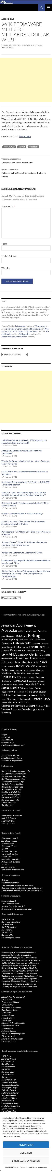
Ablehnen (26, 1152)
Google (34, 658)
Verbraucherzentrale (13, 705)
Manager (19, 670)
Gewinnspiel (22, 658)
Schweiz (21, 684)
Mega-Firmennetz (8, 1095)
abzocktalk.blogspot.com (11, 758)
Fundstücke (6, 856)
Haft (3, 662)
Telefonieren (8, 695)
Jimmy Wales (9, 147)
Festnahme (30, 651)
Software (24, 688)
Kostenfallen (25, 666)
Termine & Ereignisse (9, 854)
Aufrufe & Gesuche (8, 818)
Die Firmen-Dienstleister (11, 922)
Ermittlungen (37, 646)
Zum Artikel (25, 136)
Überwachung (6, 713)
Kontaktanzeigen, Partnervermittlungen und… (20, 978)
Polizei (16, 677)
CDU (31, 639)
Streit (35, 692)
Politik (6, 677)
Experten (5, 650)
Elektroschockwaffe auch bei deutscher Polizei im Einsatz (23, 173)
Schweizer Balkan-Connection (13, 1023)
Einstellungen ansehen (26, 1160)
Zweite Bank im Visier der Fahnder (17, 161)
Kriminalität (41, 666)
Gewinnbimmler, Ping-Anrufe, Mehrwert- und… (20, 970)
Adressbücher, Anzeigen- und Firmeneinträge (19, 957)
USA (47, 699)
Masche (39, 670)
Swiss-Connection (8, 1111)
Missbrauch (7, 673)
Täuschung (12, 699)
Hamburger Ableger (9, 789)
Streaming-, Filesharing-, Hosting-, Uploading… (19, 981)
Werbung (28, 709)
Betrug (34, 635)
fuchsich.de (5, 737)
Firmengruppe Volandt (10, 1002)
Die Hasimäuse (7, 1074)
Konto (4, 666)
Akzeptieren (26, 1144)
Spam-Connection (8, 794)
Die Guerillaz (6, 999)
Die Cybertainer (7, 800)
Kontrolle (11, 667)
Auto (3, 636)
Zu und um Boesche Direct (12, 1038)
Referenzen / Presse (9, 846)
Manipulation (29, 670)
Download (36, 643)
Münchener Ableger (9, 1098)
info (28, 771)
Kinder (36, 662)
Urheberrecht (24, 699)
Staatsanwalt (8, 691)
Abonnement (26, 625)
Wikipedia (33, 147)
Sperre (38, 688)
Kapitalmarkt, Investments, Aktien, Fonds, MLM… (21, 976)
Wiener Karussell (8, 1036)
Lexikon (22, 147)
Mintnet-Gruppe (7, 1018)
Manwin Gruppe (7, 1015)
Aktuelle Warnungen (9, 851)
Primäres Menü (48, 7)
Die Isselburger (7, 1077)
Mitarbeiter (20, 673)
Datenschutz (22, 643)
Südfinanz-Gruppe (8, 1031)
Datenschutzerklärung (28, 1167)
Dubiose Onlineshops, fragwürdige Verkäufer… (19, 968)
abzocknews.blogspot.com (12, 760)
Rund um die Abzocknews (11, 815)
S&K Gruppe (6, 1020)
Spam (31, 688)
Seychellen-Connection (10, 1106)
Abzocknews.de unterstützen (14, 336)
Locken (12, 670)
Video (47, 705)
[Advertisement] (26, 80)
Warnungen (40, 326)
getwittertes (32, 331)
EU (48, 647)
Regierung (33, 681)
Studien (42, 691)
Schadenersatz (6, 684)
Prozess (40, 677)
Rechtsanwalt (20, 680)
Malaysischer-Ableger (10, 1093)
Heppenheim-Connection (11, 1007)
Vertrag (39, 706)
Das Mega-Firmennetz (10, 781)
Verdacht (30, 705)
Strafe (28, 691)
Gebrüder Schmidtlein (10, 1085)
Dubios (10, 647)
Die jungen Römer (8, 1079)
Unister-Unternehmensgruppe (13, 771)
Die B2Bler (5, 1069)
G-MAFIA (9, 654)
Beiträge (10, 329)
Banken (10, 636)
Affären (21, 631)
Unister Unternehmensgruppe (13, 1033)
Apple (35, 631)
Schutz (15, 684)
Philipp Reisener (7, 1100)
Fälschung (40, 650)
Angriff (29, 631)
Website (5, 268)
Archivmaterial (19, 331)
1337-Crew (6, 802)
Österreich (40, 710)
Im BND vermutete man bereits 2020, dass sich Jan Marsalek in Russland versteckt (24, 441)
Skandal (41, 684)
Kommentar (8, 206)
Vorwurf (6, 709)
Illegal (17, 662)
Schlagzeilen (24, 334)
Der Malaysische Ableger (11, 776)
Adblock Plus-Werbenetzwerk (13, 997)
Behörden (21, 636)
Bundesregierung (9, 639)
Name (4, 243)
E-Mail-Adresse (9, 255)
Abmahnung (8, 625)
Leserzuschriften (7, 821)
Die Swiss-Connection (10, 784)
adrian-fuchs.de (7, 742)
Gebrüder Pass (7, 1004)
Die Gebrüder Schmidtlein (11, 773)
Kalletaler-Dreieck (8, 1090)
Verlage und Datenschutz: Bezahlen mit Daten (21, 552)
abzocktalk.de (7, 739)
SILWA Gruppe (7, 1028)
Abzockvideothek (8, 867)
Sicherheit (30, 684)
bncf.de (4, 734)
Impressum (42, 1167)
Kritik (4, 670)
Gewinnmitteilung (8, 658)
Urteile (37, 699)
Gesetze (46, 654)
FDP (23, 651)
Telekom (34, 695)
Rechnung (6, 680)
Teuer (41, 695)
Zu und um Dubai (8, 1041)
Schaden (41, 681)
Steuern (21, 692)
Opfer (37, 673)
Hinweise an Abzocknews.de (12, 869)
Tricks (3, 699)
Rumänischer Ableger (9, 787)
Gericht (35, 654)
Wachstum (17, 710)
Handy (10, 661)
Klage (43, 661)
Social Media (10, 688)
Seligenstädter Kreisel (10, 1025)
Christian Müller (7, 1061)
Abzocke (9, 630)
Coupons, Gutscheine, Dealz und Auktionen (18, 965)
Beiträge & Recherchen (10, 861)
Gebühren (23, 654)
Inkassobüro (27, 662)
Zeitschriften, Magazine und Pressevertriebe (19, 986)
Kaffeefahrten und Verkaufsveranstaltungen (19, 973)
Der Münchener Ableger (11, 779)
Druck (3, 647)
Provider (31, 677)
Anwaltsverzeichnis (9, 841)
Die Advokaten (7, 919)
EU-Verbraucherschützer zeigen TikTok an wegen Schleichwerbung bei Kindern (23, 522)
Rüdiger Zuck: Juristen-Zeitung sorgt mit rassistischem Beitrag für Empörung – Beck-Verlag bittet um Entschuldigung (25, 573)
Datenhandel (39, 639)
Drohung (44, 643)
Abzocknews (7, 19)
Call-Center (23, 639)
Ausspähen (42, 631)
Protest (24, 677)
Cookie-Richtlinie (11, 1167)
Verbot (4, 703)
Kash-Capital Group (9, 1010)
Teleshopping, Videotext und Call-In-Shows (18, 984)
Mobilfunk (30, 673)
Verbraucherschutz (18, 702)
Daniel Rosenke (7, 1064)
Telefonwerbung (23, 695)
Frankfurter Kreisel (9, 792)
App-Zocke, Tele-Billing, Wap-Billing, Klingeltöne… (21, 960)
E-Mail (17, 646)
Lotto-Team (6, 1012)
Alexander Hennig (8, 1059)
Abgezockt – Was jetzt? (10, 859)
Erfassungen (20, 326)
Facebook (15, 650)
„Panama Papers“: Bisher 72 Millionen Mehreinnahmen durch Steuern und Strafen (24, 543)
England (25, 647)
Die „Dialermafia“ (8, 797)
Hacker (42, 658)
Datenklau (6, 643)
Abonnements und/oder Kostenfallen (16, 955)
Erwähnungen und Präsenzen (27, 329)
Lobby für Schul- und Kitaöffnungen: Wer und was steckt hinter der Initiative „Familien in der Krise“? (23, 493)
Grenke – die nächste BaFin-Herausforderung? (22, 513)
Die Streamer (6, 932)
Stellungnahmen (7, 823)
